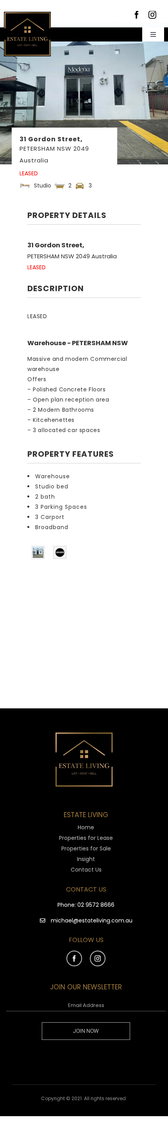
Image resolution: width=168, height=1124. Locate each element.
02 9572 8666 (95, 905)
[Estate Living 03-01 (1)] (27, 14)
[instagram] (152, 15)
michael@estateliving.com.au (91, 920)
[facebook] (137, 15)
